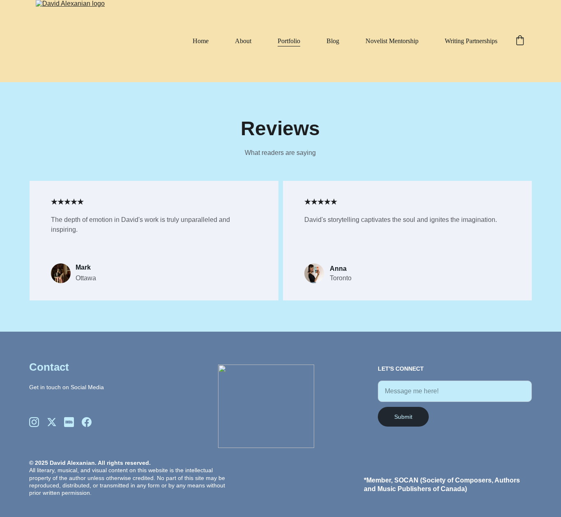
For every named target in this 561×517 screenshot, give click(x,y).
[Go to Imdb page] (69, 422)
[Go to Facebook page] (87, 422)
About (243, 40)
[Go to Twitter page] (52, 422)
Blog (332, 40)
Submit (403, 416)
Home (201, 40)
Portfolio (289, 40)
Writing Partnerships (471, 40)
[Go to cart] (520, 41)
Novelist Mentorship (392, 40)
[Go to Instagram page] (34, 422)
